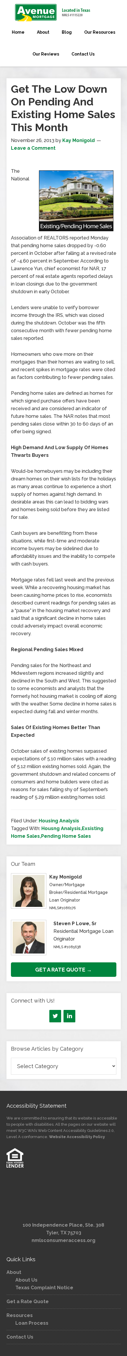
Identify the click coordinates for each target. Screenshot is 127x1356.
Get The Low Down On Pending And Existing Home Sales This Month (63, 108)
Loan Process (31, 1323)
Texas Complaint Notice (44, 1287)
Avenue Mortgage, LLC (63, 12)
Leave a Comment (33, 148)
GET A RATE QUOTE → (63, 970)
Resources (19, 1315)
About (13, 1272)
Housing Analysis (59, 821)
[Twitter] (55, 1016)
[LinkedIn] (69, 1016)
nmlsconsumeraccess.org (63, 1240)
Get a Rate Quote (27, 1301)
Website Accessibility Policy (77, 1137)
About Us (26, 1280)
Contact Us (19, 1337)
